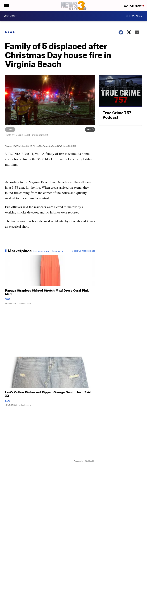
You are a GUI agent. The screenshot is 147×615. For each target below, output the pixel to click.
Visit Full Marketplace (83, 251)
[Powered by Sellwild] (90, 461)
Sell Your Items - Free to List (48, 251)
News (10, 31)
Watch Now (133, 5)
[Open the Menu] (6, 5)
